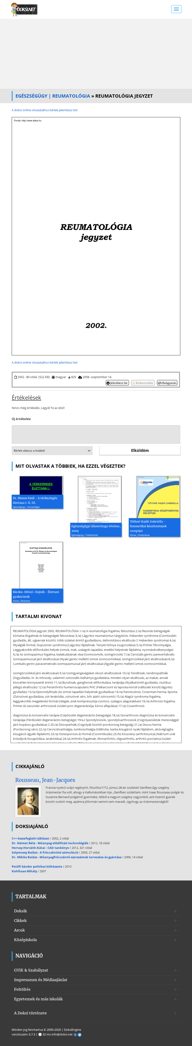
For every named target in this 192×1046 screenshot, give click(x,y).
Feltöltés (22, 989)
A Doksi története (30, 1013)
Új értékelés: (21, 419)
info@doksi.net (62, 1034)
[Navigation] (176, 9)
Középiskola (25, 939)
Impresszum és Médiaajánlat (40, 979)
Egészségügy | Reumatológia (52, 96)
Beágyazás (169, 383)
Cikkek (20, 920)
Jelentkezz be (119, 383)
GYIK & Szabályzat (31, 970)
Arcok (19, 930)
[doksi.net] (25, 9)
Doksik (20, 911)
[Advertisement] (96, 54)
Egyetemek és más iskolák (38, 999)
